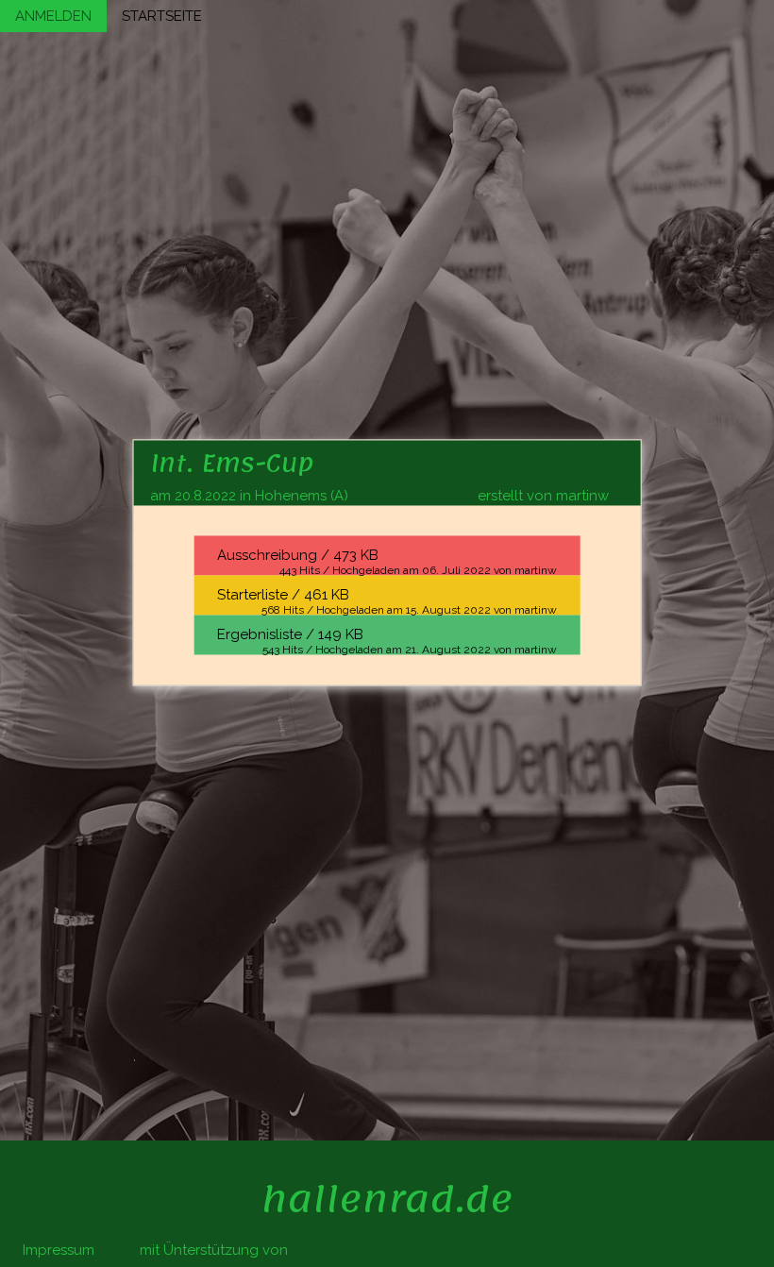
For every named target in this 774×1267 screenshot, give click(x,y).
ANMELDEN (53, 16)
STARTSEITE (162, 16)
